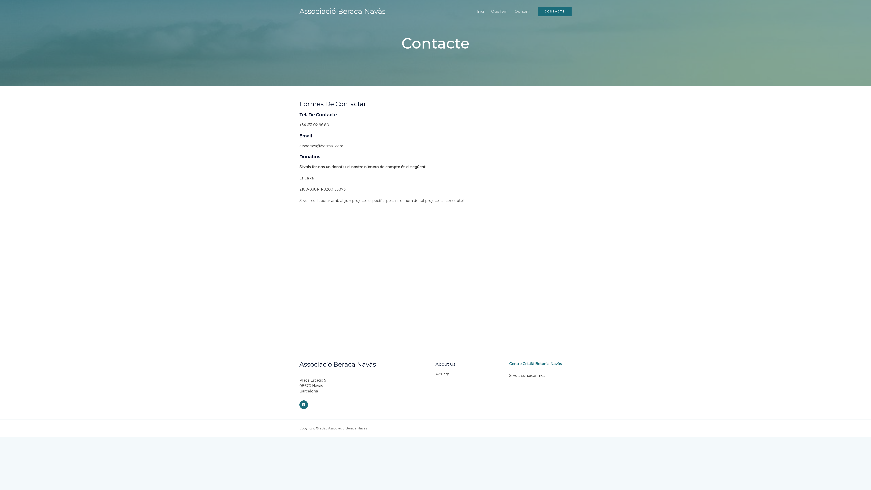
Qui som (522, 11)
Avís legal (443, 374)
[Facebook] (303, 404)
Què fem (499, 11)
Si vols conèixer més (527, 375)
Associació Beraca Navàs (342, 11)
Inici (480, 11)
